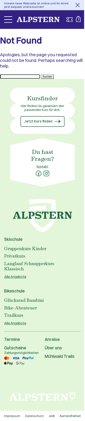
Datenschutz (34, 416)
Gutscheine (15, 347)
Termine (12, 339)
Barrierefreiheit (70, 416)
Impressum (12, 416)
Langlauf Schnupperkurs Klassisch (29, 266)
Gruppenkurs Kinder (25, 248)
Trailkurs (13, 315)
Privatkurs (14, 256)
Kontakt (42, 166)
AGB (52, 416)
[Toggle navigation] (8, 19)
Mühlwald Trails (60, 356)
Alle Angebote (15, 276)
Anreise (52, 339)
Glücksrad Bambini (24, 300)
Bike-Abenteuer (20, 308)
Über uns (53, 347)
